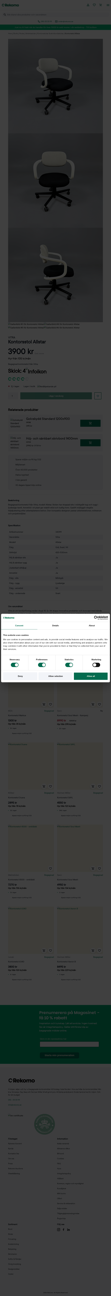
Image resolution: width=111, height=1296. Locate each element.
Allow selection (55, 676)
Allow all (91, 676)
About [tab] (92, 625)
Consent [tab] (19, 625)
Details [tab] (55, 625)
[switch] (42, 665)
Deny (20, 676)
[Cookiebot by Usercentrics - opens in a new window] (96, 618)
